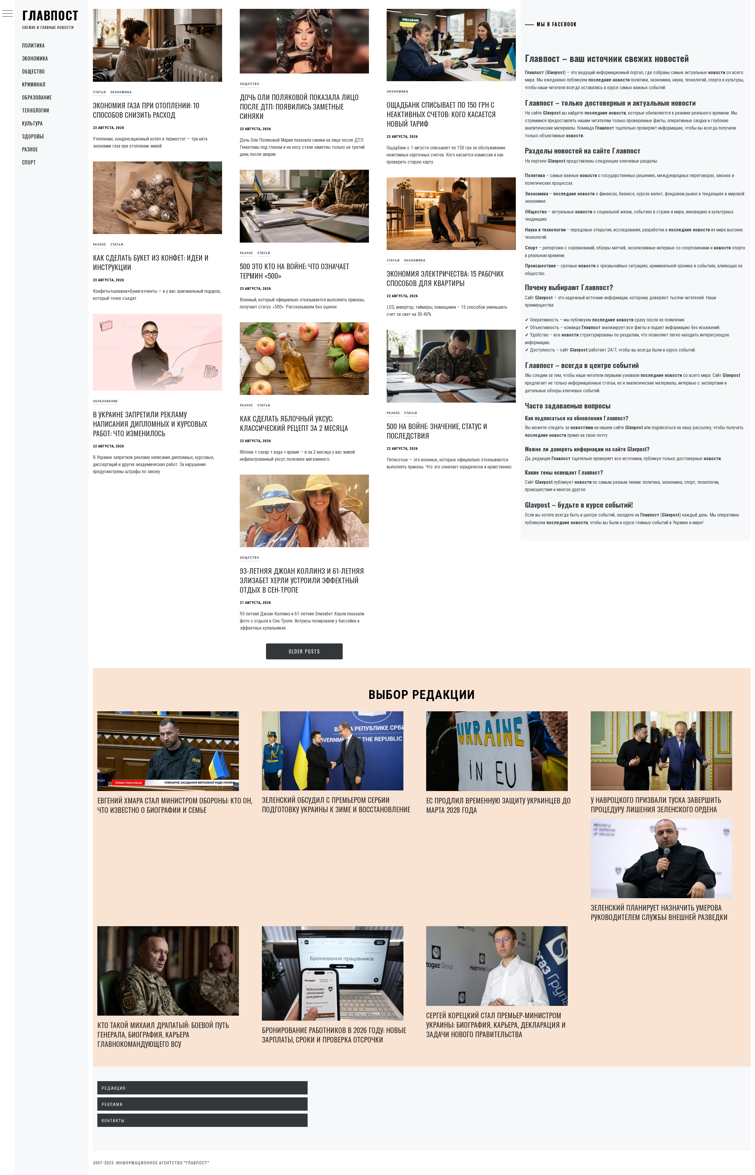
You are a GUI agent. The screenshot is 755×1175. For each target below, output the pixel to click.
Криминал (33, 84)
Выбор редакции (422, 694)
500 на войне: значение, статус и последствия (437, 431)
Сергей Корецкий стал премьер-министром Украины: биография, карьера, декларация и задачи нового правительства (496, 1024)
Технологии (35, 110)
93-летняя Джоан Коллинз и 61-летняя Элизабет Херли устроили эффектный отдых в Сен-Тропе (302, 580)
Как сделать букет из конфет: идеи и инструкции (151, 262)
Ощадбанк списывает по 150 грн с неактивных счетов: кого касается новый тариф (441, 114)
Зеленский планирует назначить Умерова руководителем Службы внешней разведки (659, 912)
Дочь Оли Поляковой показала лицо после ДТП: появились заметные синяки (299, 106)
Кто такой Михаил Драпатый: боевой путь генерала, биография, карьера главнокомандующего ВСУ (163, 1034)
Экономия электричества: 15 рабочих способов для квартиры (445, 278)
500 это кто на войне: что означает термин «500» (294, 271)
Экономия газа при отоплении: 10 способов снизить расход (146, 110)
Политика (33, 45)
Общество (33, 71)
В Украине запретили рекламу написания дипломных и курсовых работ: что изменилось (150, 423)
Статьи (99, 92)
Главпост (50, 15)
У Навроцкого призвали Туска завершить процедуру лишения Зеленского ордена (656, 804)
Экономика (35, 58)
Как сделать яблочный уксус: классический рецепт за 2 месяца (294, 423)
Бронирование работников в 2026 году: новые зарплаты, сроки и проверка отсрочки (334, 1034)
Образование (37, 97)
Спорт (29, 162)
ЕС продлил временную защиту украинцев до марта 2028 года (498, 805)
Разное (30, 149)
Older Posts (304, 651)
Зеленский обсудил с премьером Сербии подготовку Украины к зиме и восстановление (336, 804)
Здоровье (33, 136)
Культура (32, 123)
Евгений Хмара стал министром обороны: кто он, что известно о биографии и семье (174, 805)
